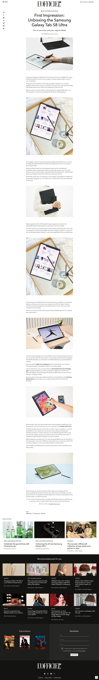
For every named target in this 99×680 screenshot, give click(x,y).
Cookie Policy (57, 677)
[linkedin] (4, 20)
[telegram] (4, 28)
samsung (29, 513)
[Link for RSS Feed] (54, 674)
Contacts (40, 677)
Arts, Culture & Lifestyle (49, 11)
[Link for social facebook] (48, 674)
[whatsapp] (4, 26)
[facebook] (4, 15)
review (43, 513)
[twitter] (4, 23)
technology (36, 513)
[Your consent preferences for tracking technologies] (96, 677)
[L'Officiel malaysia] (49, 4)
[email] (4, 12)
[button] (45, 642)
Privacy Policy (82, 651)
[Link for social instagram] (51, 674)
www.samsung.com (54, 504)
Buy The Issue (84, 2)
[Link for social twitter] (44, 674)
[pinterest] (4, 18)
